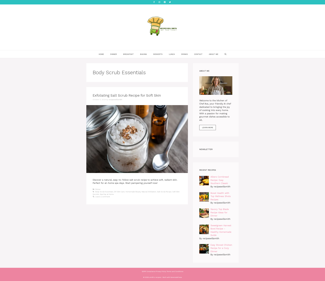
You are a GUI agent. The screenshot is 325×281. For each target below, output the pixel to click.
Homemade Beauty (133, 192)
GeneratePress (176, 277)
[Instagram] (159, 2)
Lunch (172, 54)
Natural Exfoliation (149, 192)
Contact (198, 54)
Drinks (184, 54)
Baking (143, 54)
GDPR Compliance (149, 271)
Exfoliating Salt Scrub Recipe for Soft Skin (127, 95)
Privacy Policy (161, 271)
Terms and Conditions (175, 271)
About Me (213, 54)
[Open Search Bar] (225, 54)
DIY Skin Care (119, 192)
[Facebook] (154, 2)
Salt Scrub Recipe (164, 192)
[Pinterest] (164, 2)
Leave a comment (102, 197)
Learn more (207, 127)
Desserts (157, 54)
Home (101, 54)
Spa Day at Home (107, 194)
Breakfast (128, 54)
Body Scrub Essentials (104, 192)
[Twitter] (170, 2)
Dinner (113, 54)
